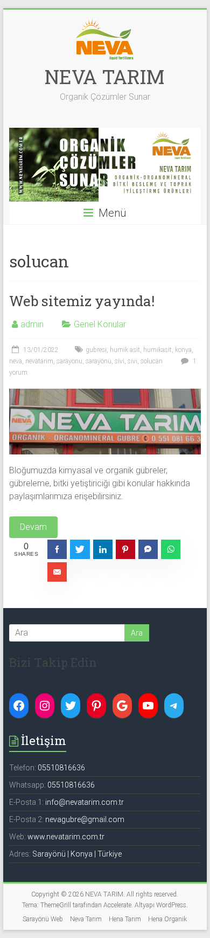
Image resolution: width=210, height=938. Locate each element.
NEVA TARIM (105, 76)
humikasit (157, 350)
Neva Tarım (86, 919)
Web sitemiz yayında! (82, 301)
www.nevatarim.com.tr (65, 836)
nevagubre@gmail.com (84, 819)
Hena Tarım (125, 919)
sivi (119, 361)
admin (32, 324)
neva (15, 361)
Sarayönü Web (43, 919)
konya (183, 350)
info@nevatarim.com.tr (84, 802)
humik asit (125, 350)
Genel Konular (100, 324)
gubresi (96, 350)
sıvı (132, 361)
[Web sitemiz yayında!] (105, 394)
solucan (152, 361)
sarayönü (98, 361)
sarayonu (69, 361)
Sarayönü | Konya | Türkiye (77, 854)
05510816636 (61, 767)
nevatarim (39, 361)
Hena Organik (167, 919)
